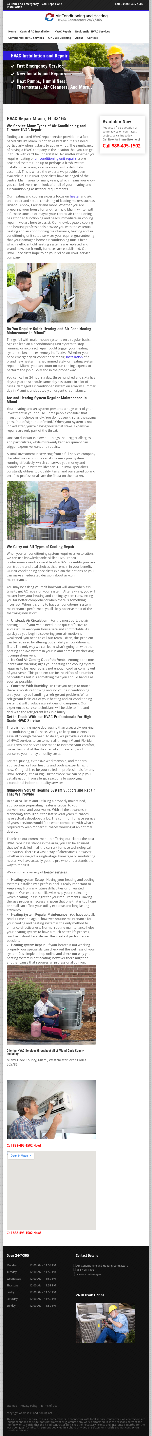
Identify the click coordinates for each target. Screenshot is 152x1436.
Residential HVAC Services (92, 31)
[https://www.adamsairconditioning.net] (76, 21)
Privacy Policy (28, 1406)
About (79, 37)
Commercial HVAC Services (26, 37)
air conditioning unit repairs (56, 158)
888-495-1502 (134, 4)
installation (74, 357)
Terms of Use (49, 1406)
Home (12, 31)
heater (75, 196)
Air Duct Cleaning (59, 37)
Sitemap (12, 1406)
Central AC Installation (35, 31)
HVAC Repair (62, 31)
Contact (92, 37)
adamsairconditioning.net (89, 1275)
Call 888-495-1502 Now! (24, 1145)
